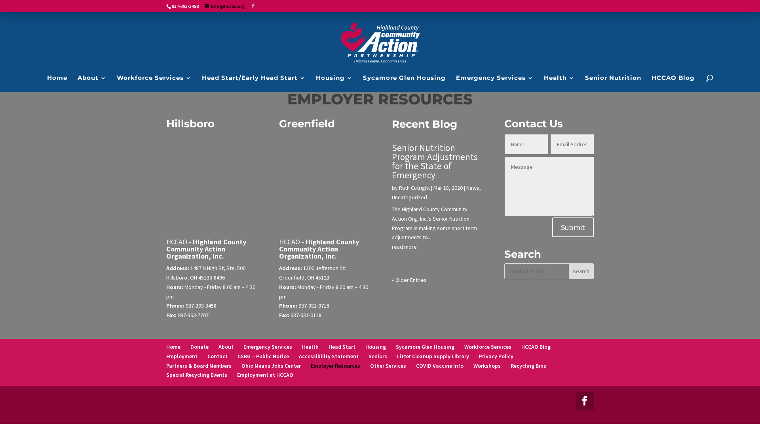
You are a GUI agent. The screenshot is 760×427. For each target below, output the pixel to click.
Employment (182, 356)
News (472, 187)
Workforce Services (487, 346)
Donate (199, 346)
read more (404, 246)
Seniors (378, 356)
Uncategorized (409, 197)
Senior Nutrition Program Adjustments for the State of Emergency (435, 161)
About (226, 346)
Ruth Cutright (414, 187)
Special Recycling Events (196, 374)
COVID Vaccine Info (440, 365)
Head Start (342, 346)
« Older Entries (409, 279)
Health (310, 346)
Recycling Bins (528, 365)
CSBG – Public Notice (263, 356)
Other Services (388, 365)
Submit (573, 227)
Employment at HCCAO (265, 374)
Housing (375, 346)
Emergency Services (267, 346)
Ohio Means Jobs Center (271, 365)
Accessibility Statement (329, 356)
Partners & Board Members (199, 365)
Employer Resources (335, 365)
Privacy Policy (496, 356)
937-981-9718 (313, 305)
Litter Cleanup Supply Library (433, 356)
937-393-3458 (201, 305)
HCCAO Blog (536, 346)
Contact (217, 356)
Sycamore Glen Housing (425, 346)
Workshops (487, 365)
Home (173, 346)
